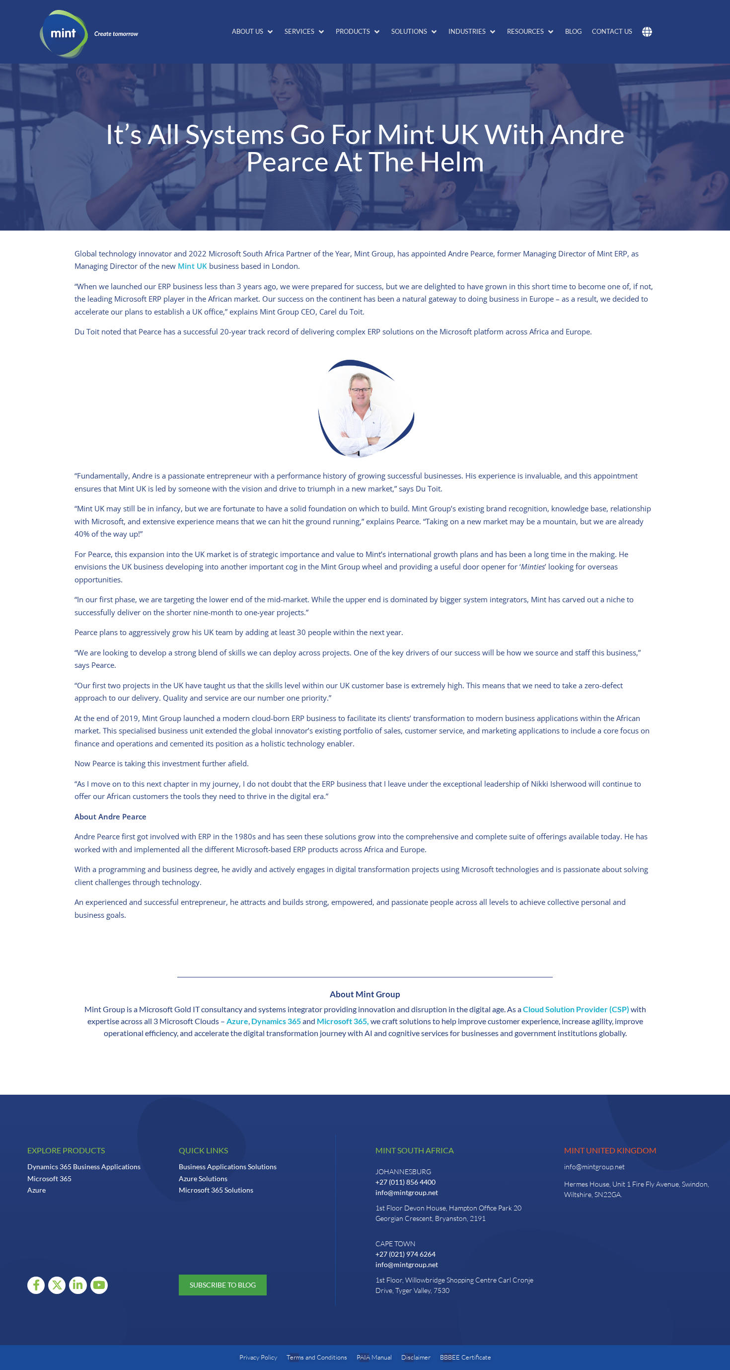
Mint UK (192, 266)
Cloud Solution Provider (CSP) (576, 1009)
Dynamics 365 (276, 1021)
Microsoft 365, (343, 1021)
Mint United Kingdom (610, 1150)
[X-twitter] (57, 1285)
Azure (236, 1021)
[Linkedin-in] (77, 1285)
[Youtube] (99, 1285)
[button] (253, 32)
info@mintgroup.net (406, 1192)
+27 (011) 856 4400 (405, 1182)
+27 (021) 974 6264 (405, 1254)
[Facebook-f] (36, 1285)
